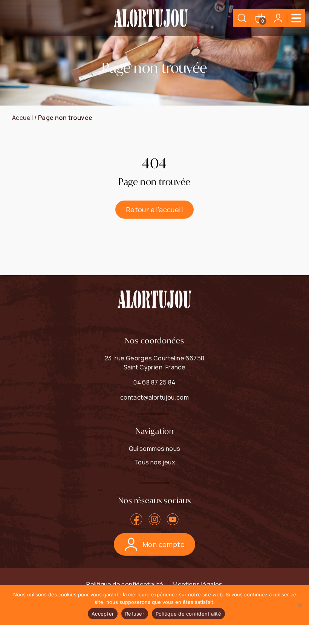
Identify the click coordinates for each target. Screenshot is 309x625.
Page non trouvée (65, 117)
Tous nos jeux (154, 462)
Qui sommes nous (155, 448)
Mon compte (163, 544)
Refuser (134, 614)
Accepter (103, 614)
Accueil (22, 117)
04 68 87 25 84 (154, 382)
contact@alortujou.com (154, 397)
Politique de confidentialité (124, 584)
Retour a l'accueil (154, 209)
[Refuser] (299, 605)
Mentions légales (197, 584)
